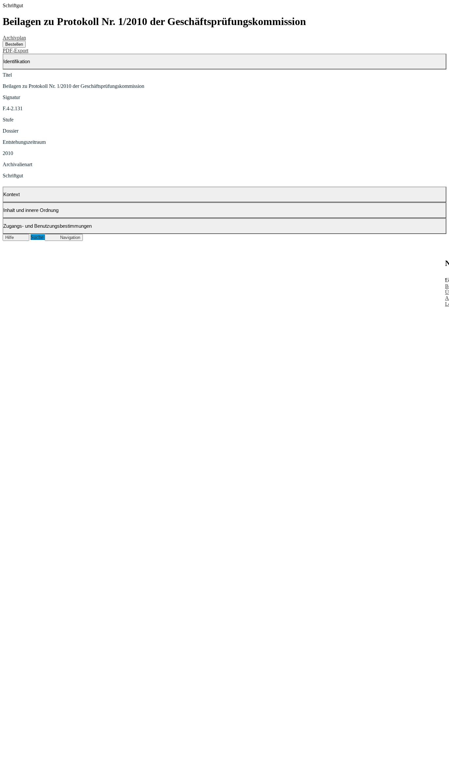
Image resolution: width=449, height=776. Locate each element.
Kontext (11, 194)
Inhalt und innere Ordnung (31, 210)
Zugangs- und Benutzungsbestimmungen (47, 226)
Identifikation (16, 61)
